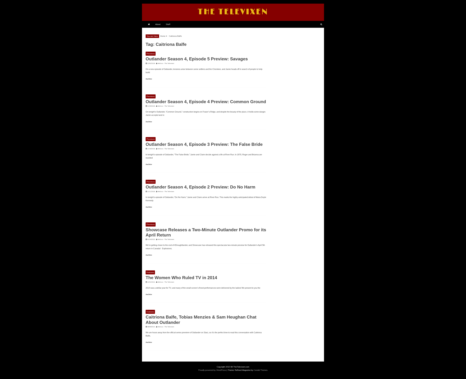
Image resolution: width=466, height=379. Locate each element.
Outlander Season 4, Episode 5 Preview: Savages (197, 58)
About (158, 24)
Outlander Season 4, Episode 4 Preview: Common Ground (206, 101)
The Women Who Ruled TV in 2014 (181, 277)
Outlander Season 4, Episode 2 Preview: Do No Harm (200, 186)
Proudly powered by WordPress (212, 370)
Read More (149, 79)
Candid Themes (260, 370)
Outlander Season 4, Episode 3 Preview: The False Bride (204, 144)
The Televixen (233, 12)
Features (150, 272)
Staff (168, 24)
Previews (150, 53)
